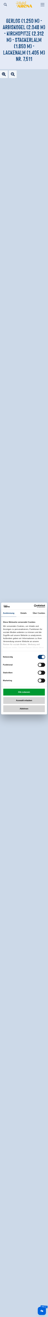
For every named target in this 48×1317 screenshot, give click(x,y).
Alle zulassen (24, 692)
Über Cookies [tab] (39, 613)
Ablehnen (24, 709)
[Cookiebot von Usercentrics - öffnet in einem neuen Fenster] (34, 606)
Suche (5, 4)
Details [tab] (23, 613)
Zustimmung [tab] (8, 613)
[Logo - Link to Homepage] (24, 4)
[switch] (41, 665)
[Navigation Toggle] (42, 4)
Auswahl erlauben (24, 700)
